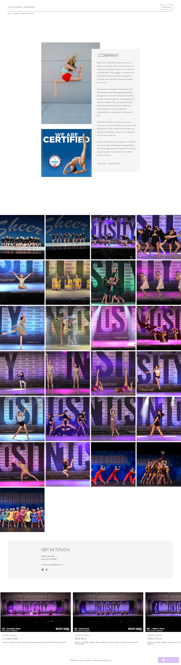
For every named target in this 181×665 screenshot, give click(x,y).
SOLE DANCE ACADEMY (21, 7)
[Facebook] (46, 569)
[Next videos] (178, 611)
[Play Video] (35, 612)
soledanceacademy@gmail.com (52, 565)
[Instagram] (42, 569)
